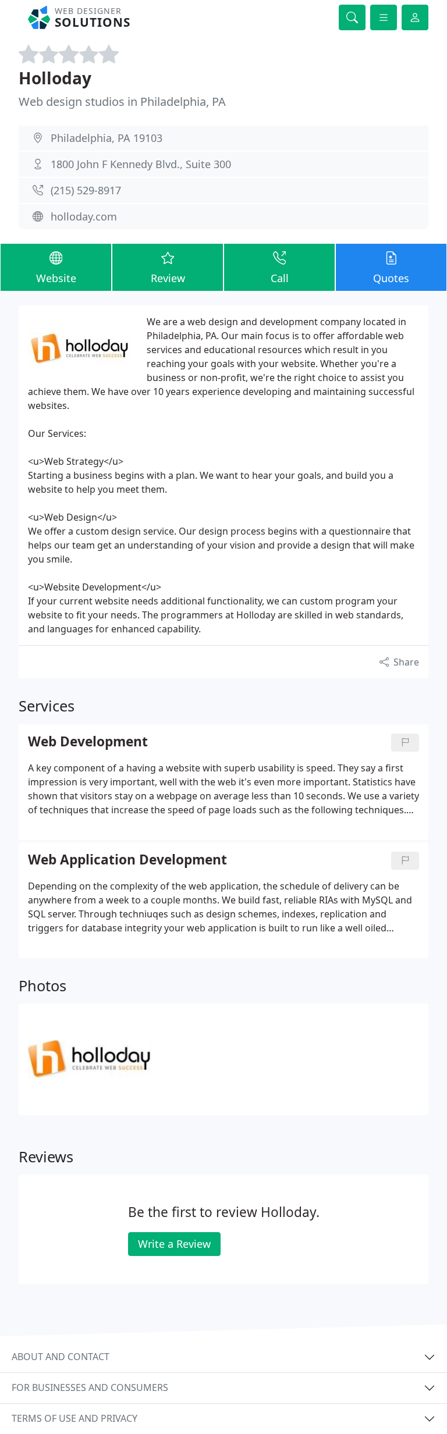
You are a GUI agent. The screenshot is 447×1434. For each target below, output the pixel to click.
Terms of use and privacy (74, 1418)
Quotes (391, 278)
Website (56, 278)
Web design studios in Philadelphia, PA (122, 101)
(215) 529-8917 (86, 190)
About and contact (60, 1356)
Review (168, 278)
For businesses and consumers (90, 1387)
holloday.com (84, 216)
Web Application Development (127, 860)
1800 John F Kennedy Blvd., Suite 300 (141, 164)
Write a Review (174, 1244)
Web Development (88, 742)
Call (280, 278)
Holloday (55, 78)
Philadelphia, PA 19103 (106, 138)
